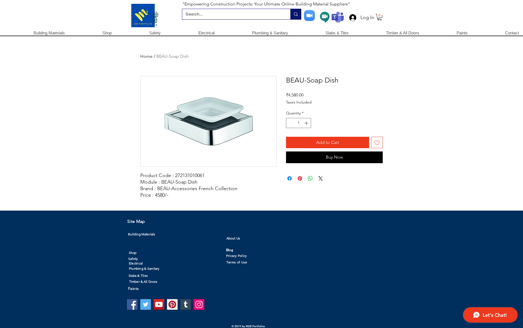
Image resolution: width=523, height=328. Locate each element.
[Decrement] (290, 123)
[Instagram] (199, 304)
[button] (380, 17)
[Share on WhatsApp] (310, 178)
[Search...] (295, 14)
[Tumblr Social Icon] (185, 304)
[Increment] (306, 123)
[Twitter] (145, 304)
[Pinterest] (172, 304)
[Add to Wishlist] (377, 142)
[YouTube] (159, 304)
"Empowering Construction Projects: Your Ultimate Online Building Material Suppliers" (266, 4)
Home (146, 56)
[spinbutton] (298, 123)
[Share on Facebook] (289, 178)
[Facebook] (132, 304)
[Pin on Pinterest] (300, 178)
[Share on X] (320, 178)
